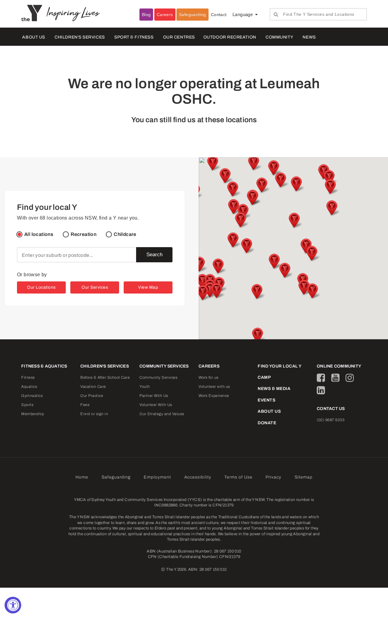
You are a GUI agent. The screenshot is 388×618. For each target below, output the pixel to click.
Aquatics (29, 387)
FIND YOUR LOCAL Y (280, 366)
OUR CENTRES (179, 37)
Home (81, 477)
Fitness (28, 377)
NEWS (309, 37)
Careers (165, 14)
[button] (246, 246)
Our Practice (91, 396)
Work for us (209, 377)
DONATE (267, 423)
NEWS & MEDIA (274, 388)
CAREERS (209, 366)
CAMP (264, 377)
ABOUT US (33, 37)
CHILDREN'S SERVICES (80, 37)
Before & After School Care (105, 377)
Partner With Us (153, 396)
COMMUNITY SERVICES (164, 366)
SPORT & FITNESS (133, 37)
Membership (32, 414)
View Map (148, 287)
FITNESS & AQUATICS (44, 366)
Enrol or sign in (94, 414)
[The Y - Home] (34, 12)
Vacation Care (93, 387)
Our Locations (41, 287)
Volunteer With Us (155, 405)
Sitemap (304, 477)
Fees (84, 405)
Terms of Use (238, 477)
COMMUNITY (279, 37)
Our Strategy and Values (161, 414)
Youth (144, 387)
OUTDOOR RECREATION (229, 37)
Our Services (95, 287)
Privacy (273, 477)
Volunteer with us (214, 387)
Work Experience (214, 396)
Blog (146, 14)
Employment (157, 477)
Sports (27, 405)
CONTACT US (331, 408)
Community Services (158, 377)
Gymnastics (32, 396)
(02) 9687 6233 (330, 420)
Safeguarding (192, 14)
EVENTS (266, 400)
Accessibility (197, 477)
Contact (219, 14)
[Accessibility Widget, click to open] (13, 605)
